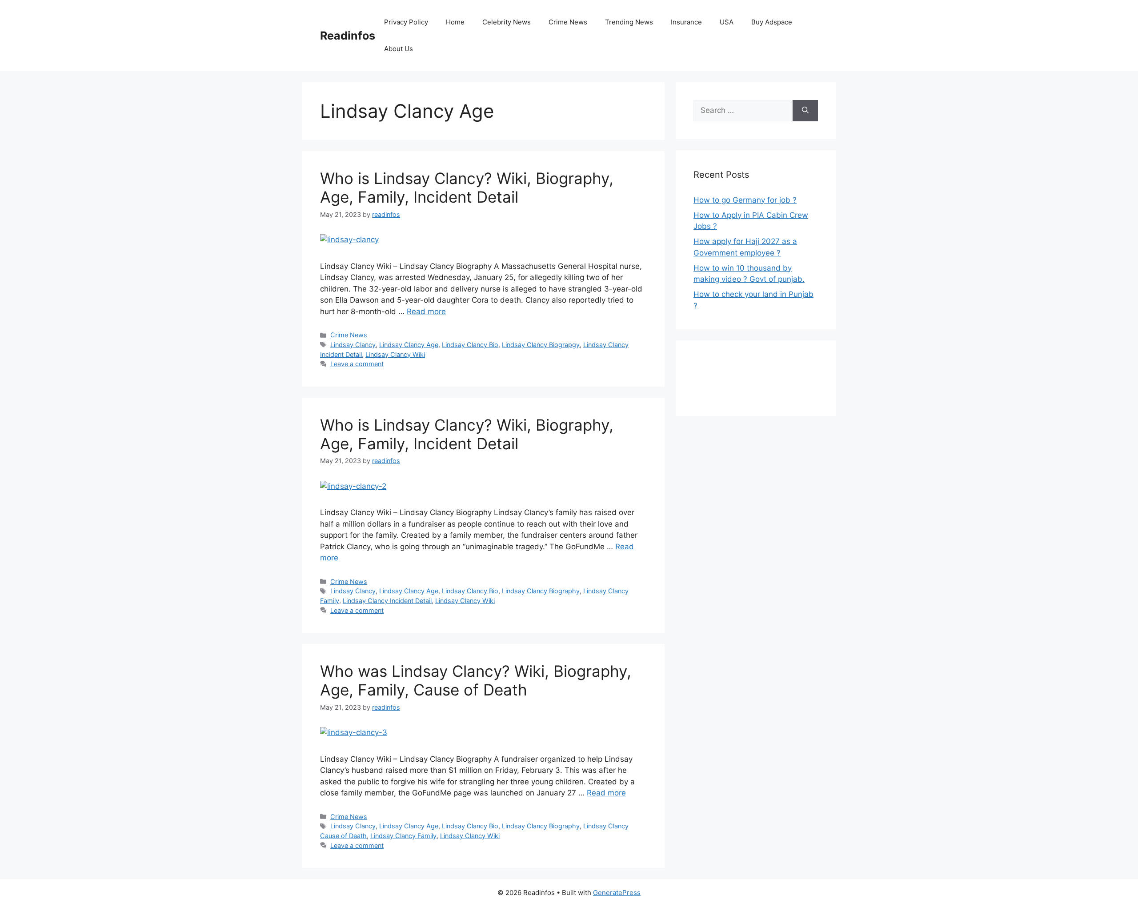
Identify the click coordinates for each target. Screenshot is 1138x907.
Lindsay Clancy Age (408, 344)
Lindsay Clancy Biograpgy (541, 344)
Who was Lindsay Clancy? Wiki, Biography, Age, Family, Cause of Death (475, 680)
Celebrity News (506, 22)
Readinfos (347, 35)
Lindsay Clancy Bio (470, 344)
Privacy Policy (406, 22)
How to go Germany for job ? (745, 200)
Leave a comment (357, 364)
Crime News (568, 22)
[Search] (805, 110)
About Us (398, 48)
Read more (426, 311)
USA (726, 22)
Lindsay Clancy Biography (541, 591)
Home (455, 22)
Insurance (686, 22)
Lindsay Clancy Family (403, 835)
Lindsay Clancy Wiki (395, 354)
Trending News (629, 22)
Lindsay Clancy (353, 344)
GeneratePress (617, 892)
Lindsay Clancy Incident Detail (387, 600)
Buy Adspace (771, 22)
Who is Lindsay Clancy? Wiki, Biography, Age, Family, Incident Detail (466, 187)
